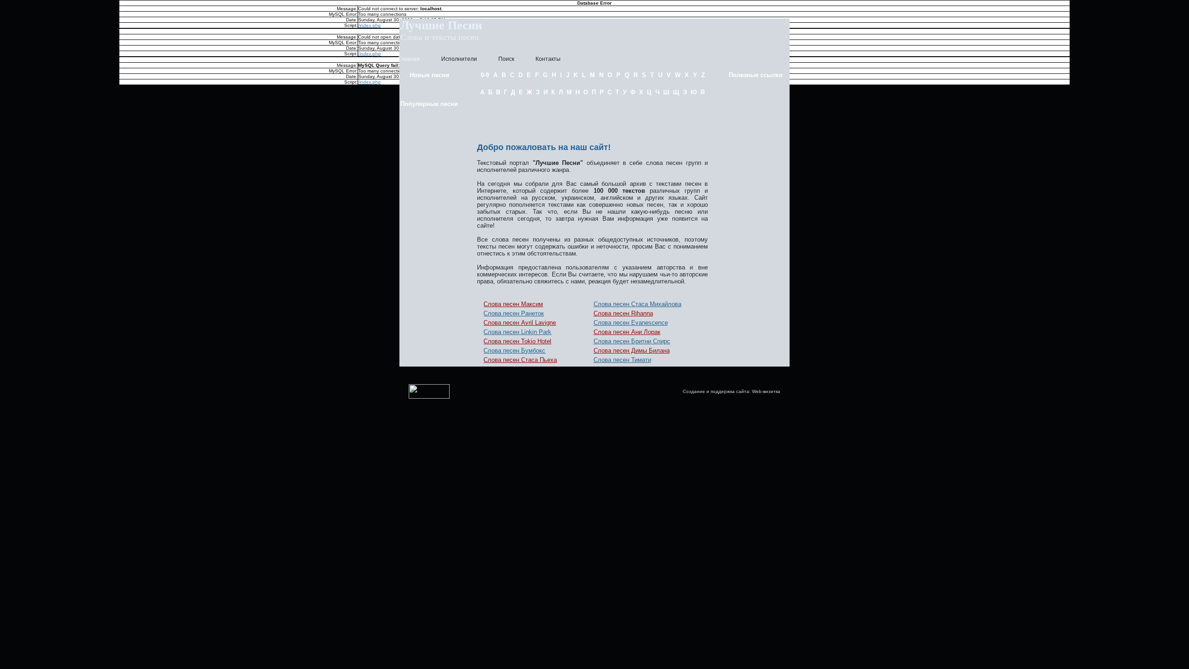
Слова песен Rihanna (623, 313)
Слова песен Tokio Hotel (517, 341)
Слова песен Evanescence (631, 322)
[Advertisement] (592, 117)
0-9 (485, 75)
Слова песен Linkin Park (517, 331)
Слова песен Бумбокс (514, 350)
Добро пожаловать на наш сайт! (544, 147)
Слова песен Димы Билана (632, 350)
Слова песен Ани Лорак (627, 331)
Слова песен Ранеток (513, 313)
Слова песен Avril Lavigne (519, 322)
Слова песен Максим (513, 304)
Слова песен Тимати (622, 359)
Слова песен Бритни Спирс (632, 341)
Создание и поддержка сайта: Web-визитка (731, 391)
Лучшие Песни (441, 25)
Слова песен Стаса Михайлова (637, 304)
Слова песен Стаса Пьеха (520, 359)
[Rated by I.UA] (429, 397)
